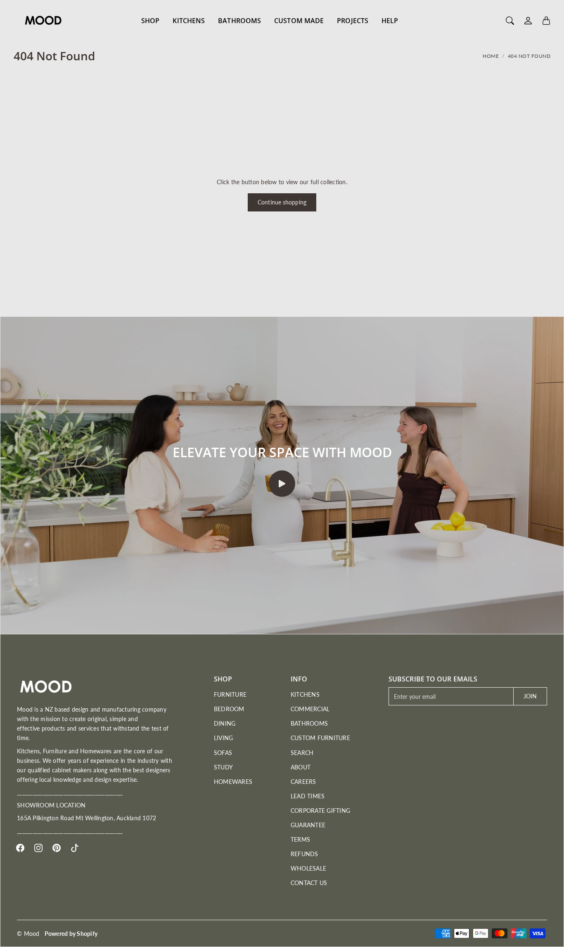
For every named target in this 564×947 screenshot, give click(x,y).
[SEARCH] (510, 21)
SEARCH (302, 752)
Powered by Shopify (71, 933)
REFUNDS (304, 853)
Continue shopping (282, 202)
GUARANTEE (308, 824)
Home (491, 56)
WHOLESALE (308, 868)
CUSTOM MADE (299, 20)
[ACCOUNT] (528, 21)
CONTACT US (309, 882)
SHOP (150, 20)
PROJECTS (352, 20)
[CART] (546, 21)
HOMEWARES (233, 781)
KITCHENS (189, 20)
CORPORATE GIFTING (320, 810)
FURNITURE (230, 694)
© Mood (28, 933)
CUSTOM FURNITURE (320, 737)
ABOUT (300, 767)
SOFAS (223, 752)
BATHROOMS (239, 20)
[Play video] (282, 483)
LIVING (223, 737)
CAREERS (303, 781)
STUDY (223, 767)
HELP (390, 20)
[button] (20, 848)
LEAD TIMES (308, 796)
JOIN (530, 696)
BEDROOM (229, 708)
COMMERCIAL (310, 708)
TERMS (300, 839)
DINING (225, 723)
